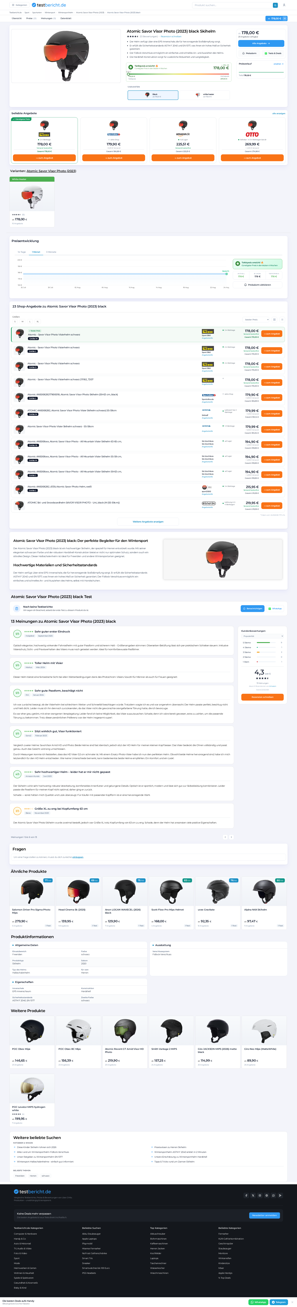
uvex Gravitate (206, 909)
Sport (27, 12)
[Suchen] (275, 5)
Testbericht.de (15, 12)
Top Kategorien (158, 1228)
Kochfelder (155, 1253)
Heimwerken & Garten (25, 1268)
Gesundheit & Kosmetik (26, 1282)
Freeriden (20, 1176)
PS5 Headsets (89, 1273)
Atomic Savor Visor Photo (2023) (90, 12)
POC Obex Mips (21, 1048)
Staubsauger (224, 1248)
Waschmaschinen (159, 1273)
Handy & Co (20, 1238)
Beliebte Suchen (91, 1228)
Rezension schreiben (262, 697)
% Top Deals (224, 1277)
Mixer (221, 1268)
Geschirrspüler (225, 1243)
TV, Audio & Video (23, 1248)
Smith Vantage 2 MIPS (164, 1048)
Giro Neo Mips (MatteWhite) (260, 1048)
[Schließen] (292, 1302)
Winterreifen (224, 1258)
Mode (17, 1263)
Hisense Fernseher (91, 1248)
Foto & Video (20, 1253)
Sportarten (37, 12)
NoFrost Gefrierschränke (94, 1253)
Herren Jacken (157, 1248)
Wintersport (50, 12)
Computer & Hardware (25, 1233)
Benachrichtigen (254, 608)
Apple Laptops (89, 1238)
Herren (33, 1176)
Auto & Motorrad (22, 1243)
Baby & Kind (20, 1287)
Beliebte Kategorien (229, 1228)
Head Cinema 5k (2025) (71, 909)
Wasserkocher (157, 1268)
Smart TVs (87, 1258)
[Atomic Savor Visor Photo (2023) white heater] (32, 197)
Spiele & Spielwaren (24, 1277)
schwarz (46, 1176)
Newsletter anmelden (264, 1215)
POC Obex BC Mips (69, 1048)
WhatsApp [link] (260, 1302)
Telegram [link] (281, 1302)
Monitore (223, 1253)
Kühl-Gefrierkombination (231, 1238)
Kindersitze (224, 1263)
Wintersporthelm (65, 12)
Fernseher (223, 1233)
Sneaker (86, 1263)
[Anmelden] (284, 5)
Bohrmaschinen (158, 1238)
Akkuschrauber (157, 1233)
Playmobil (87, 1243)
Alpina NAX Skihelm (255, 909)
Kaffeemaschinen (159, 1243)
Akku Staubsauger (91, 1233)
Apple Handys (225, 1273)
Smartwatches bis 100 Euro (96, 1268)
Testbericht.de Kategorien (28, 1228)
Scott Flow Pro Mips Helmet (167, 909)
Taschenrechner (158, 1263)
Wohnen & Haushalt (24, 1273)
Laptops (154, 1258)
